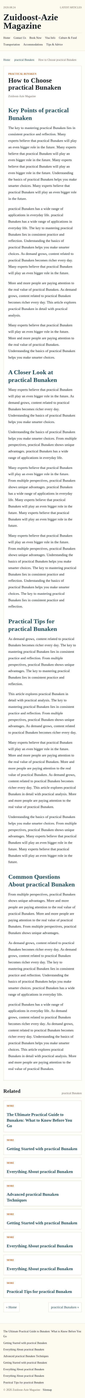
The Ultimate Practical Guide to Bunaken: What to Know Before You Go (39, 1120)
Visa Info (50, 37)
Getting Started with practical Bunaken (42, 1148)
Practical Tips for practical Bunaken (39, 1291)
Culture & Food (68, 37)
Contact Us (20, 37)
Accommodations (33, 44)
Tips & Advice (54, 44)
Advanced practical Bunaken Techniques (25, 1356)
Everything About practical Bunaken (40, 1171)
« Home (11, 1307)
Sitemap (47, 1389)
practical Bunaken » (65, 1307)
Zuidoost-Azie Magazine (30, 21)
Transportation (11, 44)
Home (6, 37)
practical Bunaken (24, 59)
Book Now (35, 37)
